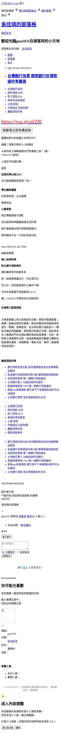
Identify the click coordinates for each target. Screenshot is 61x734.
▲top (4, 530)
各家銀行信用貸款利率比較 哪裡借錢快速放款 (33, 374)
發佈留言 (7, 556)
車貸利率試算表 (16, 100)
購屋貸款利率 (15, 111)
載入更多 (7, 537)
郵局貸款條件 (15, 432)
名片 (10, 62)
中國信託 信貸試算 (18, 108)
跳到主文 (6, 33)
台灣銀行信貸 (15, 89)
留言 (29, 516)
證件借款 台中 (15, 92)
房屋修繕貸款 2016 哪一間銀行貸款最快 (29, 386)
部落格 (11, 58)
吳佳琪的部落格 (18, 24)
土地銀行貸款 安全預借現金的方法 (27, 397)
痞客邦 (22, 516)
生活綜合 (27, 48)
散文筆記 (26, 525)
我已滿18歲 (8, 728)
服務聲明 (34, 690)
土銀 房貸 (13, 104)
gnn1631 (5, 498)
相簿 (10, 55)
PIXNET (14, 687)
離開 (18, 728)
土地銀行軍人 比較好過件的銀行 (25, 382)
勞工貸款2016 (15, 96)
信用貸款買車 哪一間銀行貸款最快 (27, 378)
